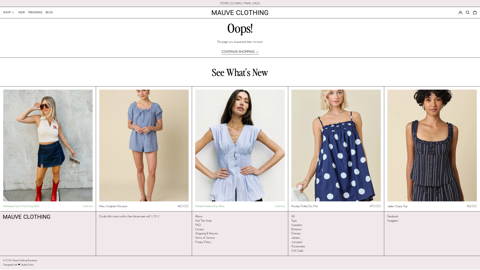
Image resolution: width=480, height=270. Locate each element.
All (293, 216)
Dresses (296, 233)
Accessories (298, 246)
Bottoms (296, 229)
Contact (199, 229)
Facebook (392, 216)
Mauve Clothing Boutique (24, 260)
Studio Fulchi (27, 264)
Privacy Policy (203, 242)
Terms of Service (205, 237)
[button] (475, 12)
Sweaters (296, 224)
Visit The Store (203, 220)
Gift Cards (297, 250)
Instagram (392, 220)
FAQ (198, 224)
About (198, 216)
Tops (294, 220)
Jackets (295, 237)
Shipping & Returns (206, 233)
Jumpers (296, 242)
